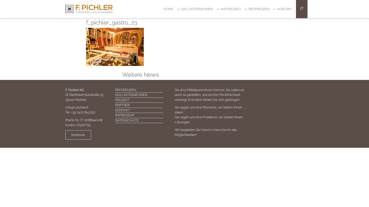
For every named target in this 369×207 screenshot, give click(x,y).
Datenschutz (127, 120)
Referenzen (259, 9)
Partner (122, 105)
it (301, 8)
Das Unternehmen (197, 9)
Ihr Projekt (231, 9)
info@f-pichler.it (76, 107)
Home (168, 9)
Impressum (124, 115)
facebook (78, 135)
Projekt (122, 100)
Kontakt (284, 9)
